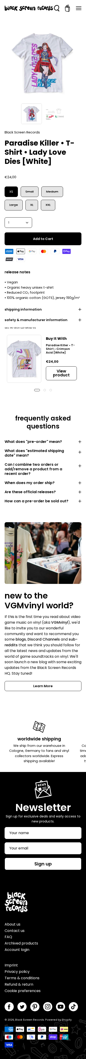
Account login (17, 949)
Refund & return (19, 984)
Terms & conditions (22, 978)
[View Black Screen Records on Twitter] (22, 1006)
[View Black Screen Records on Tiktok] (73, 1006)
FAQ (8, 936)
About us (12, 924)
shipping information (23, 309)
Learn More (43, 686)
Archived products (21, 943)
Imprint (11, 965)
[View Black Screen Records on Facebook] (9, 1006)
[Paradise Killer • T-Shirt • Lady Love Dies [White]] (31, 114)
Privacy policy (17, 971)
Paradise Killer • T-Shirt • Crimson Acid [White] (60, 348)
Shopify (67, 1020)
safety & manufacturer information (36, 320)
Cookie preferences (23, 990)
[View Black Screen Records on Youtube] (60, 1006)
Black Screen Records (29, 1020)
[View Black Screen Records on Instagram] (47, 1006)
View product (61, 373)
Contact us (15, 930)
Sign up (43, 864)
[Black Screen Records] (29, 8)
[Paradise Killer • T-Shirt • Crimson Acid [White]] (24, 359)
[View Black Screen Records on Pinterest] (34, 1006)
